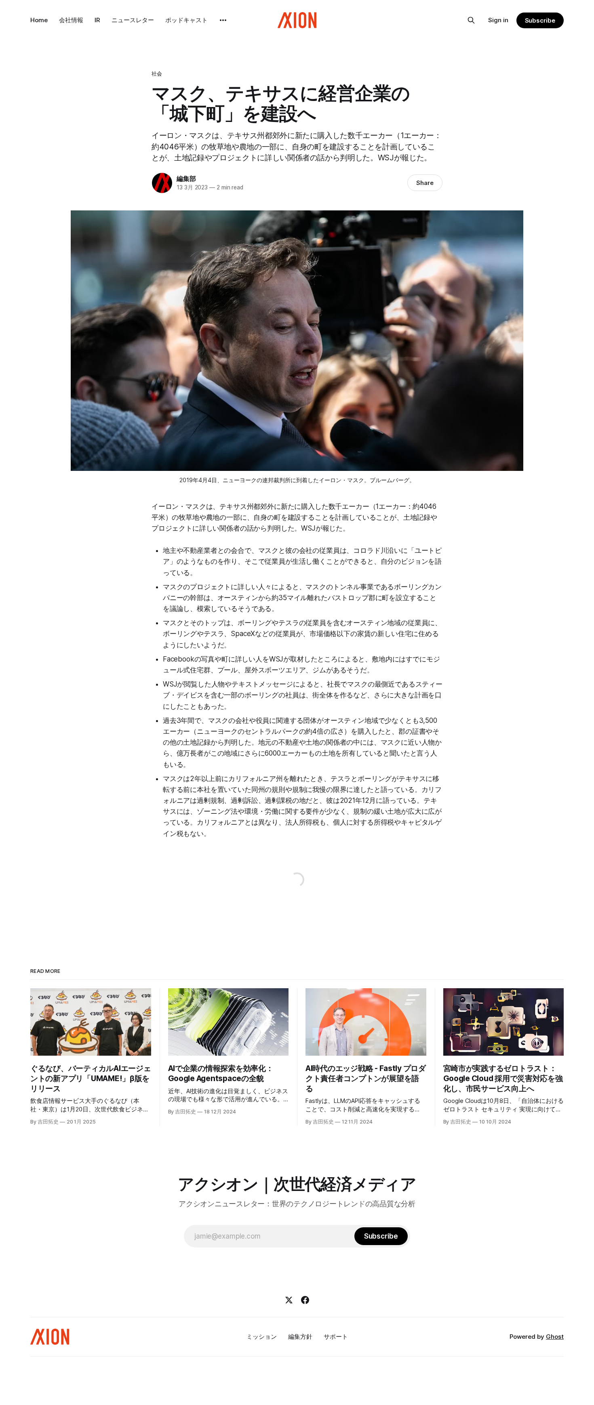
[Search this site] (471, 20)
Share (425, 183)
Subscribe (540, 20)
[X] (289, 1300)
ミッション (261, 1336)
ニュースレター (133, 20)
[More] (223, 20)
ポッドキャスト (186, 20)
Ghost (555, 1336)
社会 (157, 73)
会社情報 (71, 20)
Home (39, 20)
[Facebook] (305, 1300)
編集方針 (300, 1336)
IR (97, 20)
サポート (336, 1336)
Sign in (498, 20)
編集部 (186, 178)
